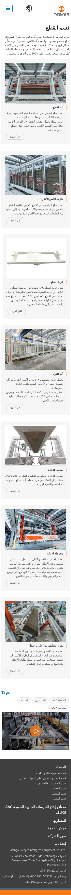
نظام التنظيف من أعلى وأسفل (46, 645)
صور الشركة (57, 836)
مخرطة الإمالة (55, 553)
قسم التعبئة (59, 798)
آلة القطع (58, 107)
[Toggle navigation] (8, 8)
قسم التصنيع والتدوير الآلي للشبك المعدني (42, 778)
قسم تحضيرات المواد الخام (51, 773)
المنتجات (59, 767)
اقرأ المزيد (15, 136)
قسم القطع (59, 788)
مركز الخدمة (57, 828)
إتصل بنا (60, 843)
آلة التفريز (57, 373)
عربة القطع (57, 281)
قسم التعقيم (59, 793)
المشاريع (59, 820)
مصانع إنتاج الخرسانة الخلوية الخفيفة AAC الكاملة (35, 810)
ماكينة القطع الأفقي (52, 199)
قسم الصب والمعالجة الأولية (50, 783)
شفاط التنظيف (55, 469)
